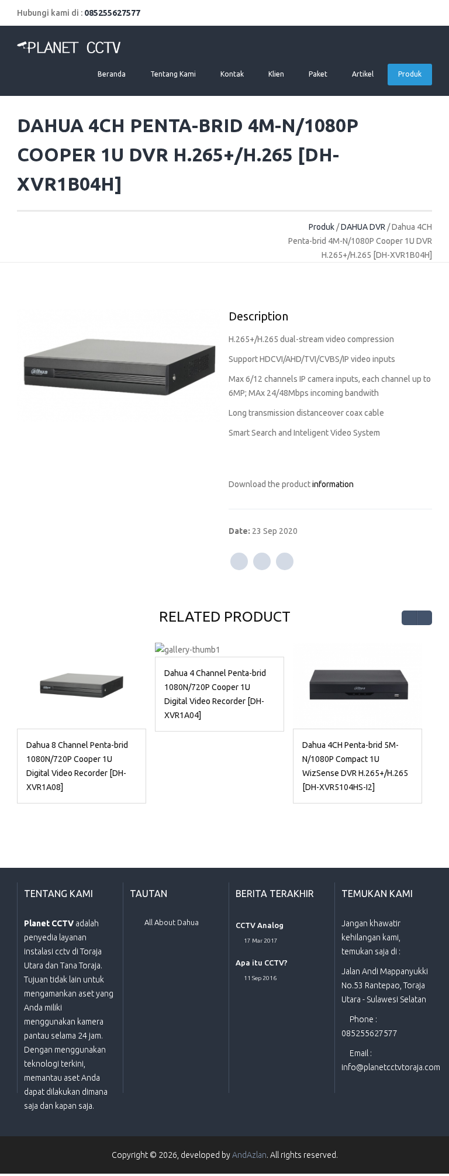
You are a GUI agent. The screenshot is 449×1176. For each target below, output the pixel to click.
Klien (276, 74)
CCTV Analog (260, 925)
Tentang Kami (173, 74)
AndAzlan (249, 1155)
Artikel (363, 74)
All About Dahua (171, 922)
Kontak (232, 74)
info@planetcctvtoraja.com (390, 1067)
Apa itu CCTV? (262, 962)
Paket (318, 74)
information (333, 484)
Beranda (112, 74)
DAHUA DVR (363, 227)
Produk (410, 74)
